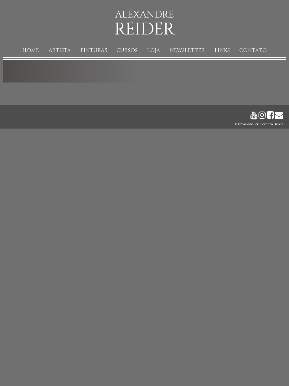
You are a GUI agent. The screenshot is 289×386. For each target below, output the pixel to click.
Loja (153, 50)
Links (222, 50)
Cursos (127, 50)
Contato (253, 50)
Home (30, 50)
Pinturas (93, 50)
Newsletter (187, 50)
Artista (60, 50)
